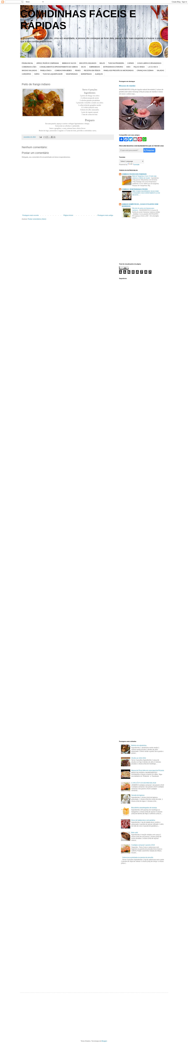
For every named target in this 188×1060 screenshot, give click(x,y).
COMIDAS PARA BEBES (63, 70)
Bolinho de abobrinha (138, 745)
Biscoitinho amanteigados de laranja (144, 808)
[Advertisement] (141, 241)
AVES (128, 67)
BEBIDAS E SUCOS (69, 63)
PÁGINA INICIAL (27, 63)
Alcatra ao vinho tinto (138, 758)
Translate (136, 164)
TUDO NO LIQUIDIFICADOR (53, 74)
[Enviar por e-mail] (44, 137)
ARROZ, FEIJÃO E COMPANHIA (47, 63)
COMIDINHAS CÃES (29, 67)
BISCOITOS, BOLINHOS (87, 63)
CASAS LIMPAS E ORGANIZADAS (149, 63)
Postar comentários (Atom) (37, 219)
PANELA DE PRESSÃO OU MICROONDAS (119, 70)
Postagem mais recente (30, 215)
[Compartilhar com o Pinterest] (54, 137)
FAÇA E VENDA (139, 67)
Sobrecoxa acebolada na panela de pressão (137, 857)
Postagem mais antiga (105, 215)
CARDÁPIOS (26, 74)
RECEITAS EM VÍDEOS (92, 70)
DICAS (83, 67)
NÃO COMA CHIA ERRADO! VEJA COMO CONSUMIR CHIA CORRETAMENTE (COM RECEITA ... (146, 193)
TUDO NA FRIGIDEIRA (116, 63)
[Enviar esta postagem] (40, 137)
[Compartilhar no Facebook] (52, 137)
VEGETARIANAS (72, 74)
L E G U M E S (153, 67)
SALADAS (160, 70)
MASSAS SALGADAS (29, 70)
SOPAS (36, 74)
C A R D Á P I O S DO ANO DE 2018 (143, 783)
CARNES (130, 63)
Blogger (104, 1041)
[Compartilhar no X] (49, 137)
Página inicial (68, 215)
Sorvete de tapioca (137, 795)
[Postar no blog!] (47, 137)
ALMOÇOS (99, 74)
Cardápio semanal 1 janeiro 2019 (143, 845)
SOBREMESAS (94, 67)
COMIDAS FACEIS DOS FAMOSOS (134, 174)
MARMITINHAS (86, 74)
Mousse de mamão (127, 86)
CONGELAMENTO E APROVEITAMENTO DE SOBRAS (59, 67)
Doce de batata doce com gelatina (143, 820)
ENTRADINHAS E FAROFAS (113, 67)
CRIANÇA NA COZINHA (145, 70)
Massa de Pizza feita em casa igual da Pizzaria (147, 770)
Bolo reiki (134, 833)
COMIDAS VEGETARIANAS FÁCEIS (135, 189)
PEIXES (78, 70)
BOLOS (102, 63)
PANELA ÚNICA (45, 70)
